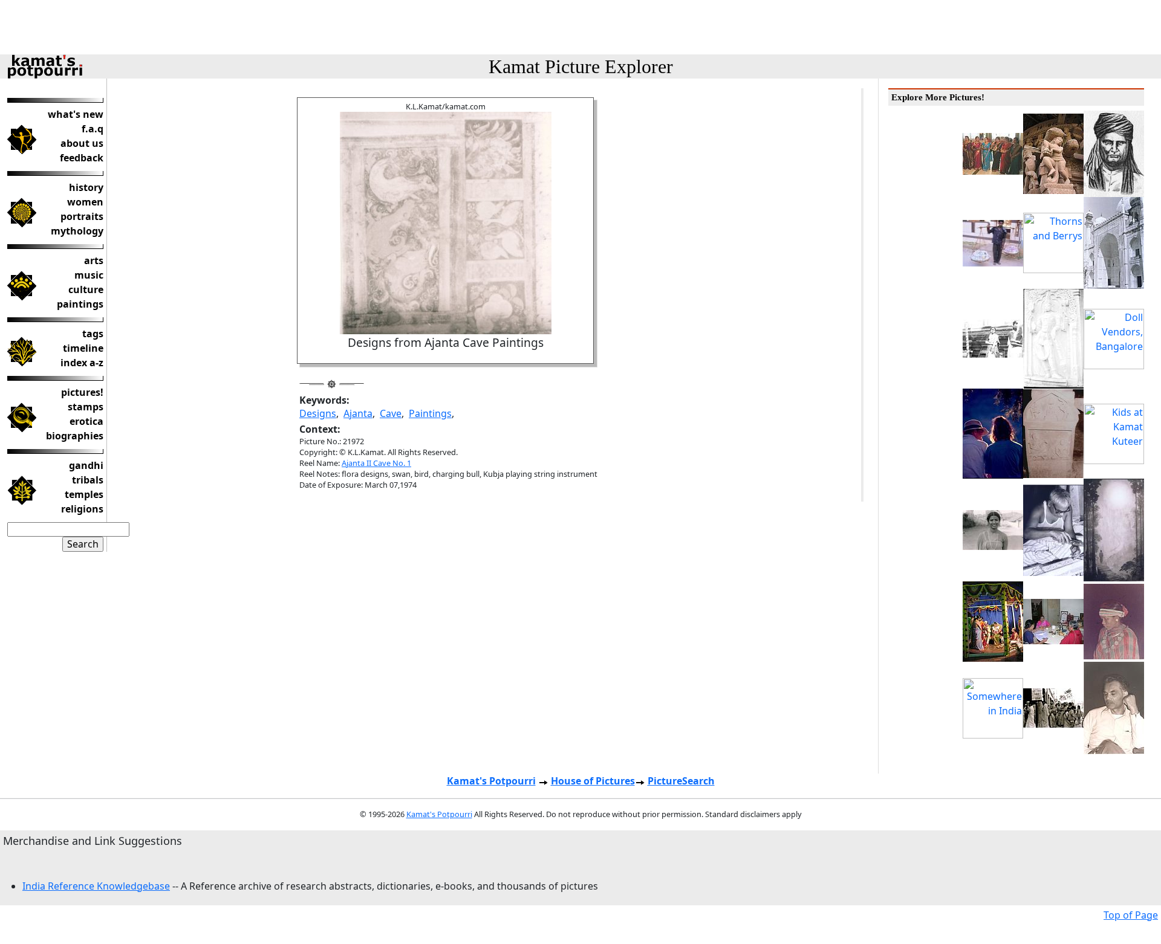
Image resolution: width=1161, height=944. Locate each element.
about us (81, 143)
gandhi (86, 465)
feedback (81, 157)
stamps (85, 406)
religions (82, 509)
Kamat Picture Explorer (581, 66)
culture (85, 289)
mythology (77, 231)
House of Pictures (593, 780)
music (88, 275)
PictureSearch (681, 780)
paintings (80, 304)
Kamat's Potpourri (491, 780)
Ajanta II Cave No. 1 (376, 462)
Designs (317, 413)
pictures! (82, 392)
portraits (81, 216)
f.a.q (92, 128)
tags (92, 333)
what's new (75, 114)
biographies (74, 435)
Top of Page (1131, 915)
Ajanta (357, 413)
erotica (86, 421)
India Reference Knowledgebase (96, 886)
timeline (83, 348)
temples (84, 494)
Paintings (430, 413)
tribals (87, 480)
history (86, 187)
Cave (391, 413)
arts (93, 260)
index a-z (81, 362)
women (85, 202)
